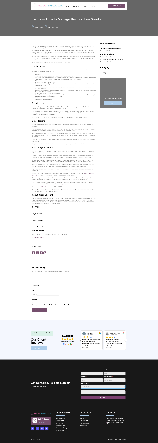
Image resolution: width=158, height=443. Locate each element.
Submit (103, 397)
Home (67, 6)
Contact (93, 6)
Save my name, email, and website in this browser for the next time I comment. (55, 304)
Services (74, 6)
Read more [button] (85, 347)
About (84, 6)
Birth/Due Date (108, 376)
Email (34, 294)
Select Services (85, 383)
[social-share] (33, 252)
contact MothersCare (42, 187)
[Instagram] (42, 428)
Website (34, 299)
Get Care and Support (38, 237)
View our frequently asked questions (65, 184)
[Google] (37, 428)
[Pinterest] (46, 428)
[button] (126, 340)
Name (34, 290)
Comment (35, 285)
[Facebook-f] (32, 428)
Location (84, 376)
